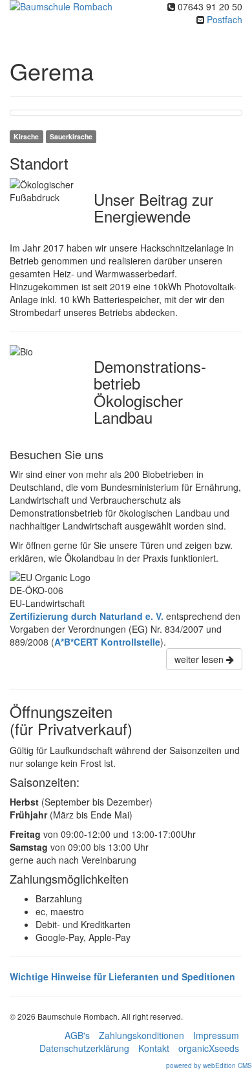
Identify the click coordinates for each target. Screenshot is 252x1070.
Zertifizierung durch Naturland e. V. (86, 615)
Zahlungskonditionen (141, 1035)
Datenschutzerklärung (84, 1048)
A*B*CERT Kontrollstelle (107, 641)
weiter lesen (200, 659)
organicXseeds (208, 1048)
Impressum (216, 1035)
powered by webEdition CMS (209, 1065)
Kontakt (153, 1048)
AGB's (77, 1035)
